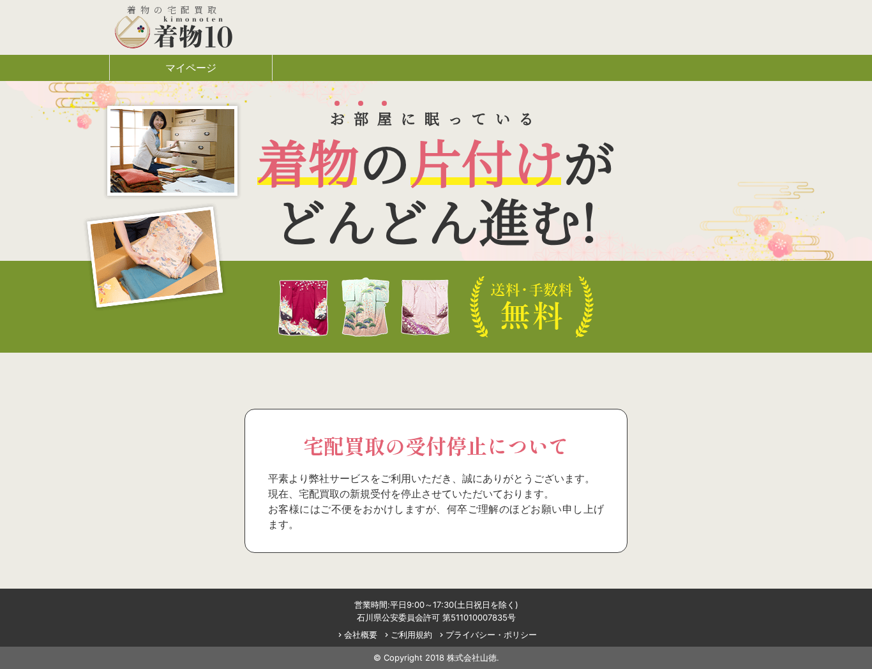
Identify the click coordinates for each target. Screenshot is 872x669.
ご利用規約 (407, 634)
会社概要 (356, 634)
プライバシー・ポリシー (487, 634)
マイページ (190, 67)
